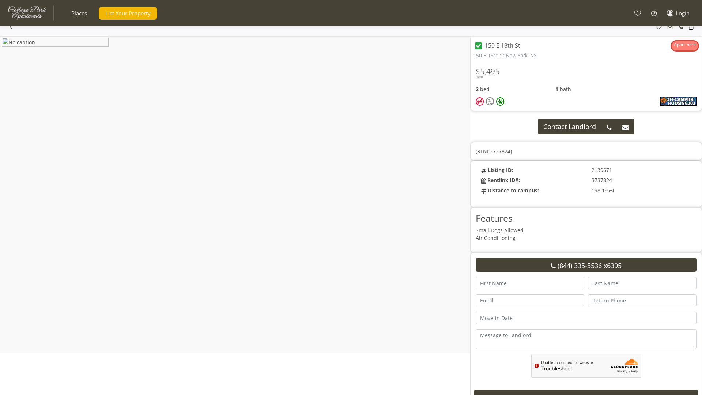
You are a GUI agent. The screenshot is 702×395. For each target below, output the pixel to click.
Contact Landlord (569, 126)
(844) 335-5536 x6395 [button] (589, 265)
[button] (79, 13)
